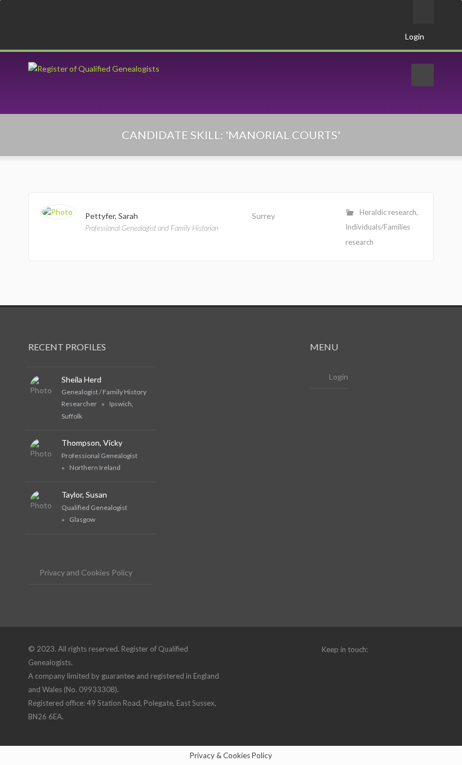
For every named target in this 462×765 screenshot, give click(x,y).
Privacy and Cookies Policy (85, 572)
